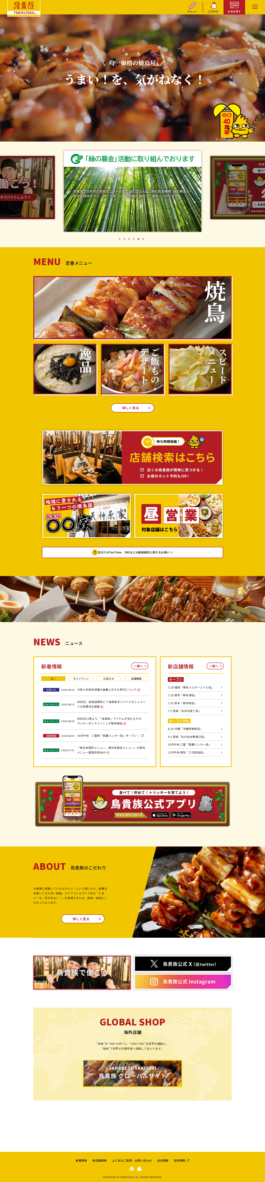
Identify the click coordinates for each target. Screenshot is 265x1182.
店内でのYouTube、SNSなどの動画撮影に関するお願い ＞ (135, 552)
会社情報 (163, 1160)
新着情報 (81, 1160)
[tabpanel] (132, 187)
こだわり (213, 11)
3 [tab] (130, 240)
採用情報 (179, 1160)
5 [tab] (139, 240)
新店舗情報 (99, 1160)
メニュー (192, 11)
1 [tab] (121, 240)
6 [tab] (144, 240)
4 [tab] (135, 240)
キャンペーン (81, 678)
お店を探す (234, 11)
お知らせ (108, 678)
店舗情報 (136, 678)
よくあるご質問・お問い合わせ (132, 1160)
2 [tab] (125, 240)
